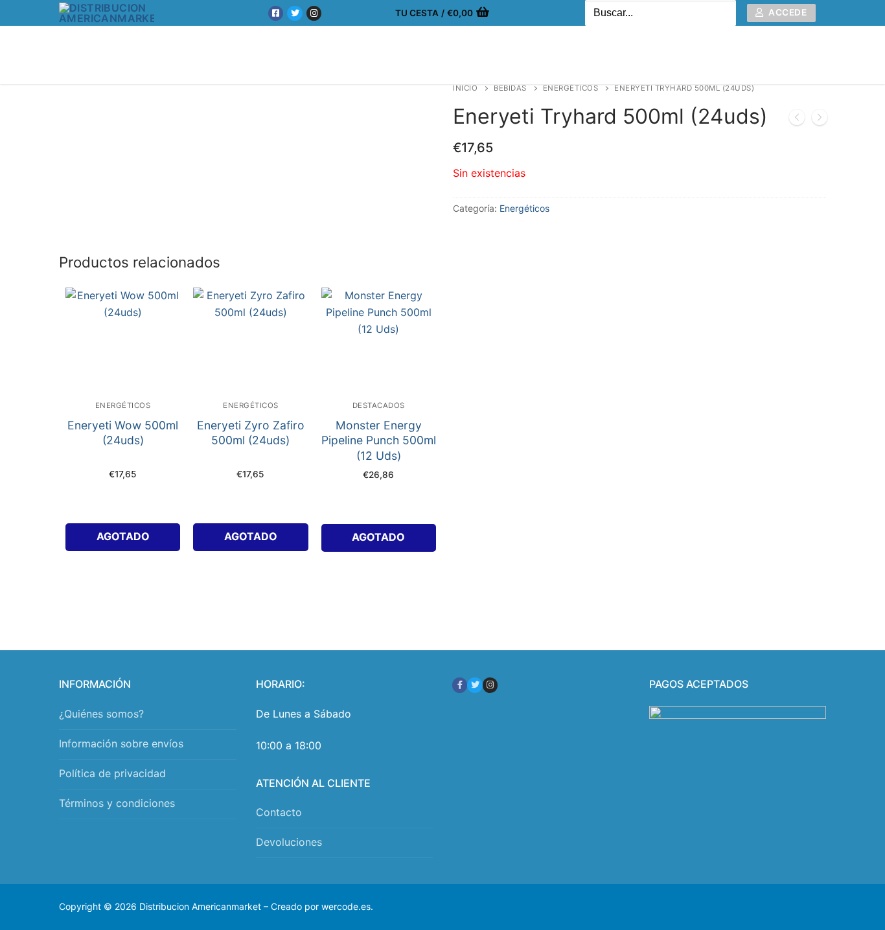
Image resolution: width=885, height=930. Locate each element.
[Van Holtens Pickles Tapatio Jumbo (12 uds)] (819, 119)
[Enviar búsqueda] (723, 13)
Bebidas (510, 88)
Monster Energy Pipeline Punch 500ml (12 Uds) (378, 440)
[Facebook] (275, 13)
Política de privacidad (112, 773)
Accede (786, 12)
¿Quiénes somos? (101, 713)
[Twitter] (294, 13)
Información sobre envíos (121, 743)
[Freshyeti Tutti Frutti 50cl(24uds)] (797, 119)
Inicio (465, 88)
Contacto (279, 812)
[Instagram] (313, 13)
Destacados (378, 405)
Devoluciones (289, 841)
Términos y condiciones (117, 803)
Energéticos (571, 88)
